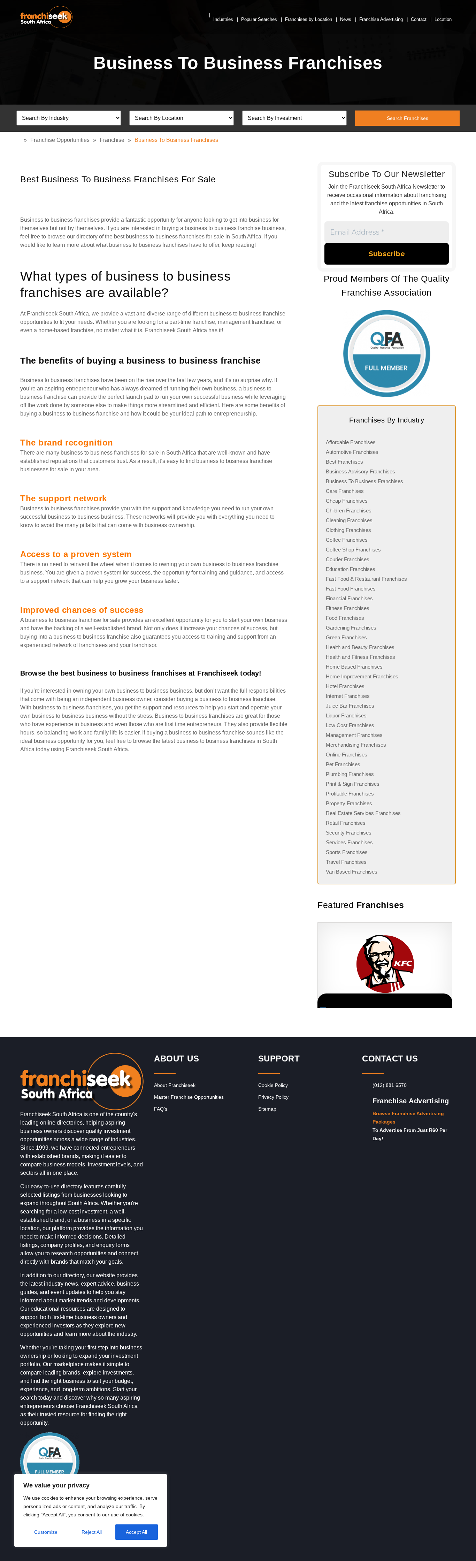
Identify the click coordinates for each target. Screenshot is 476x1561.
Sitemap (267, 1109)
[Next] (447, 965)
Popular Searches (259, 19)
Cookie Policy (273, 1085)
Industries (223, 19)
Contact (419, 19)
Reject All (92, 1532)
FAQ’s (160, 1109)
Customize (45, 1532)
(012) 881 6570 (390, 1085)
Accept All (136, 1532)
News (345, 19)
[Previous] (317, 965)
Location (443, 19)
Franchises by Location (308, 19)
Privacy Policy (273, 1097)
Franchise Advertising (381, 19)
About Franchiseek (174, 1085)
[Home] (22, 140)
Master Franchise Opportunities (189, 1097)
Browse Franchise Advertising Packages (408, 1118)
